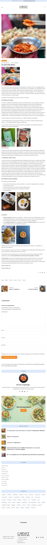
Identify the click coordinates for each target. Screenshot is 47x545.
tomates (27, 507)
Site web (3, 345)
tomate (22, 507)
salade (4, 507)
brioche (21, 494)
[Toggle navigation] (2, 7)
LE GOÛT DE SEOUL (8, 65)
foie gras (37, 497)
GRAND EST (4, 471)
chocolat (37, 494)
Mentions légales (22, 537)
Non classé (4, 475)
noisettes (4, 502)
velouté (33, 507)
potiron (19, 505)
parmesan (24, 502)
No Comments (15, 62)
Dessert (28, 497)
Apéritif (9, 494)
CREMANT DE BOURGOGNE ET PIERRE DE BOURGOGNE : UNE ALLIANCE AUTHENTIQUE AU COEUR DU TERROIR (23, 448)
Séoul (19, 280)
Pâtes (28, 505)
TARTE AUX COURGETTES (13, 436)
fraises (4, 499)
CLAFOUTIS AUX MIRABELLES (14, 442)
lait (29, 499)
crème (22, 497)
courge (10, 497)
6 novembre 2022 (6, 62)
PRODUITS (3, 477)
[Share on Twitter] (40, 272)
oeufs (13, 502)
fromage (9, 499)
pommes (13, 505)
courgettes (17, 497)
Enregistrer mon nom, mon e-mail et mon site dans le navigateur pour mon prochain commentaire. (23, 354)
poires (43, 502)
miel (39, 499)
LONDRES (3, 473)
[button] (44, 7)
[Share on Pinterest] (44, 272)
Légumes (34, 499)
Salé (2, 481)
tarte (17, 507)
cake (26, 494)
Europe (3, 469)
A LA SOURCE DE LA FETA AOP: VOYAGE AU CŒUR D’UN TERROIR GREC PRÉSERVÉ (26, 430)
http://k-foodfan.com (6, 265)
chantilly (31, 494)
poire (39, 502)
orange (19, 502)
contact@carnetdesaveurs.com (29, 0)
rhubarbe (34, 505)
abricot (4, 494)
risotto (40, 505)
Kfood (10, 280)
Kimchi (15, 280)
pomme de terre (6, 505)
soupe (8, 507)
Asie (2, 467)
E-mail (3, 337)
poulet (24, 505)
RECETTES (3, 479)
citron (43, 494)
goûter (20, 499)
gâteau (25, 499)
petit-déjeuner (32, 502)
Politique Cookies (22, 539)
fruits (14, 499)
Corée (6, 280)
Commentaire (4, 312)
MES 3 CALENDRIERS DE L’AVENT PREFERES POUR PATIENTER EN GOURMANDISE (25, 454)
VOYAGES (3, 485)
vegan (24, 280)
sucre (13, 507)
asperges (15, 494)
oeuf (9, 502)
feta (32, 497)
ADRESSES (3, 465)
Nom (2, 330)
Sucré (2, 483)
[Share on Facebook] (38, 272)
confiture (4, 497)
